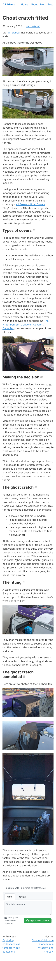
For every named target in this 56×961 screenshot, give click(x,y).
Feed (51, 4)
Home (24, 4)
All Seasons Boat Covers (30, 204)
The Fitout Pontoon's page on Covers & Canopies (25, 324)
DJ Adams (8, 4)
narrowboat (33, 26)
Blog (42, 4)
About (34, 4)
